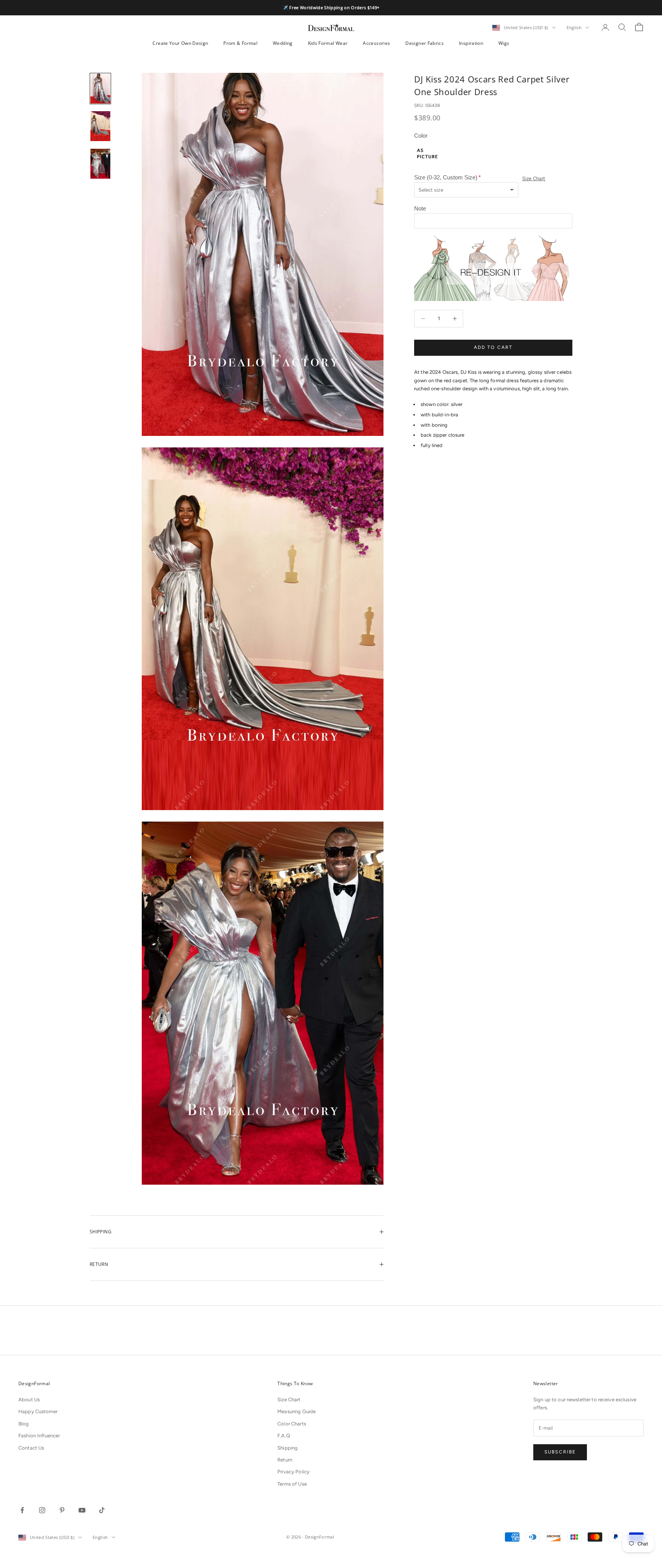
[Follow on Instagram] (42, 1510)
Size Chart (533, 179)
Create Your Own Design (180, 43)
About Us (29, 1399)
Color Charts (291, 1424)
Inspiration (471, 43)
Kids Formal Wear (328, 43)
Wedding (283, 43)
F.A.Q (283, 1435)
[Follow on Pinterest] (62, 1510)
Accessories (376, 43)
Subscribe (560, 1452)
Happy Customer (37, 1411)
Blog (23, 1424)
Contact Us (31, 1448)
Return (284, 1460)
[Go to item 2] (100, 126)
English (574, 27)
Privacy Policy (293, 1472)
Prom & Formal (240, 43)
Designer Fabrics (424, 43)
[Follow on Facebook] (22, 1510)
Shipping (287, 1448)
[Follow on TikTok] (102, 1510)
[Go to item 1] (100, 88)
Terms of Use (292, 1484)
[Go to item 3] (100, 163)
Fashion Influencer (39, 1435)
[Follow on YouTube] (82, 1510)
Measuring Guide (296, 1411)
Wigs (503, 43)
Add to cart (493, 347)
